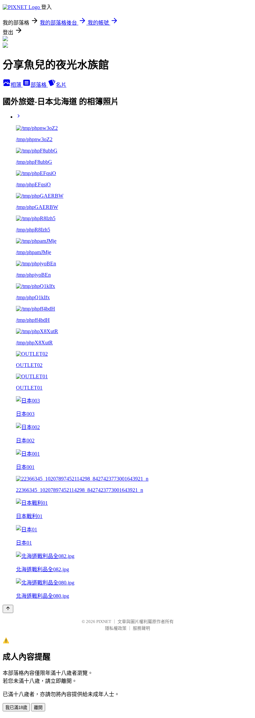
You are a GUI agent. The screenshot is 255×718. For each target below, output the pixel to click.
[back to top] (8, 609)
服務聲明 (141, 628)
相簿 (17, 85)
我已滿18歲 (16, 707)
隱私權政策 (116, 628)
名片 (61, 85)
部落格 (39, 85)
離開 (38, 707)
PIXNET (103, 621)
